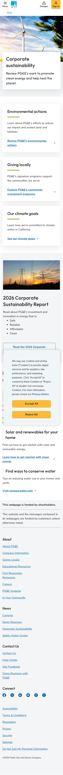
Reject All (31, 414)
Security (7, 735)
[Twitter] (12, 695)
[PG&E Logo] (14, 4)
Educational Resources (16, 566)
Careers (7, 584)
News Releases (12, 622)
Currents (7, 615)
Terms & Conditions (14, 715)
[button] (5, 4)
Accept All (31, 403)
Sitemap (7, 742)
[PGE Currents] (44, 695)
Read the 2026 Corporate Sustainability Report (29, 349)
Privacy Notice (40, 394)
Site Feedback (11, 667)
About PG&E (10, 546)
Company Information (15, 553)
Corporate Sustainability (17, 629)
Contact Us (9, 653)
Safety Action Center (15, 635)
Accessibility (10, 708)
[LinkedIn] (20, 695)
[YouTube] (28, 695)
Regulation (9, 722)
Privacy (6, 729)
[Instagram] (36, 695)
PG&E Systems (11, 591)
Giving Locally (11, 560)
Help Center (9, 660)
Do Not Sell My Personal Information (25, 749)
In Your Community (14, 597)
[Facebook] (4, 695)
